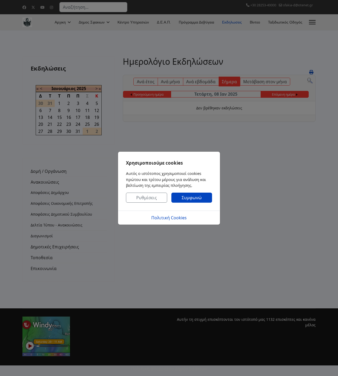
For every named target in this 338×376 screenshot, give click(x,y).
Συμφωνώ (192, 198)
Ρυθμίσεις (146, 198)
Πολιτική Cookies (169, 218)
